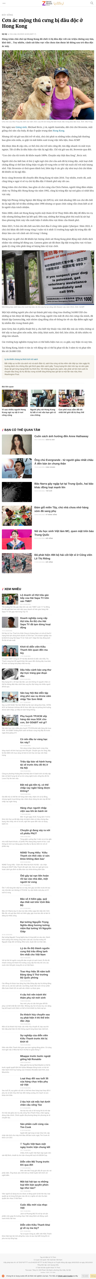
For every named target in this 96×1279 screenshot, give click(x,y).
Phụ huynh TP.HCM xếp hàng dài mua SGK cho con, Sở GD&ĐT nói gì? (33, 719)
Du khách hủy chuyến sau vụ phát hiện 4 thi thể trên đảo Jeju (35, 1017)
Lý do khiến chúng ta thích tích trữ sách (21, 359)
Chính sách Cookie (65, 1276)
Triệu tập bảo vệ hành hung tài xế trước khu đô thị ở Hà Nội (35, 764)
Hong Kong (58, 130)
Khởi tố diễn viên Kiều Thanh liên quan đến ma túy (34, 650)
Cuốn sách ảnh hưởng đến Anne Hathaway (61, 436)
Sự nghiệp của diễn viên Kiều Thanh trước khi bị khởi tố (34, 1038)
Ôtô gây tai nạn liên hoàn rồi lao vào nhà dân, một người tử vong (34, 879)
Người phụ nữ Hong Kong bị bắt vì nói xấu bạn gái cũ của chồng (43, 412)
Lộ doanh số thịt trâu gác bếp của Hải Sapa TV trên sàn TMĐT (34, 598)
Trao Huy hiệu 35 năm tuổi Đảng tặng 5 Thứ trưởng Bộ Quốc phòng (35, 974)
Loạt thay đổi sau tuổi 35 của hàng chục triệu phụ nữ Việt (34, 1081)
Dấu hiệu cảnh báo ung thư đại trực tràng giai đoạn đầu (35, 673)
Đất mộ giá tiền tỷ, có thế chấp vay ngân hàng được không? (35, 788)
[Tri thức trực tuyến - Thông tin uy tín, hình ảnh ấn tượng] (53, 3)
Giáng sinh (21, 127)
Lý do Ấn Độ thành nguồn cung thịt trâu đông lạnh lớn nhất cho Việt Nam (34, 951)
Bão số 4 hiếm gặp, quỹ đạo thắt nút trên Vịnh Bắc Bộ (35, 902)
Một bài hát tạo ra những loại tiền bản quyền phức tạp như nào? (34, 1184)
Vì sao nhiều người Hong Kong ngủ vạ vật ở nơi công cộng (14, 412)
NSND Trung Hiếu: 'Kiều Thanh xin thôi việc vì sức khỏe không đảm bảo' (35, 855)
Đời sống (7, 15)
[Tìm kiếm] (92, 3)
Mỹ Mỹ (4, 34)
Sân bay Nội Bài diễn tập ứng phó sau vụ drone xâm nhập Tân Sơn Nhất (35, 696)
